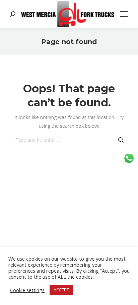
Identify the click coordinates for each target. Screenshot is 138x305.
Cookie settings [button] (27, 290)
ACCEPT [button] (61, 290)
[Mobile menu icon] (124, 14)
